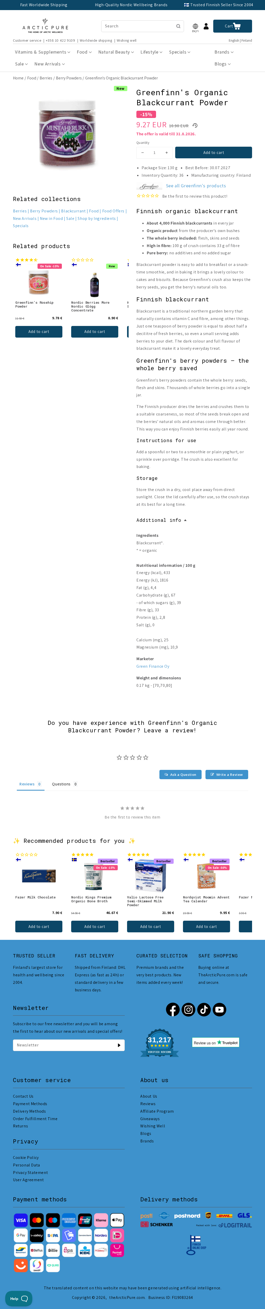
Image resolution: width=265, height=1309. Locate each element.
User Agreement (28, 1179)
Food (31, 78)
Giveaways (150, 1118)
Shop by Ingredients (97, 218)
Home (18, 78)
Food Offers (113, 211)
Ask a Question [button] (183, 774)
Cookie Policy (26, 1157)
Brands (147, 1141)
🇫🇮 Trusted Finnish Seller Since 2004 (218, 5)
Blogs (145, 1133)
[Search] (178, 26)
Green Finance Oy (153, 666)
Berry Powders (69, 78)
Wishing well (127, 40)
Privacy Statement (30, 1172)
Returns (20, 1126)
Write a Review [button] (229, 774)
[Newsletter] (119, 1045)
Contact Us (23, 1096)
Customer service (27, 40)
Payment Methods (30, 1103)
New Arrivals (24, 218)
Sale (70, 218)
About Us (148, 1096)
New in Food (51, 218)
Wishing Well (152, 1126)
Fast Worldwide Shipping (44, 5)
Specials (21, 225)
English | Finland (240, 40)
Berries (46, 78)
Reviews (148, 1103)
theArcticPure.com (127, 1297)
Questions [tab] (61, 784)
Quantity (142, 142)
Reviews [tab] (26, 784)
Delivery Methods (29, 1111)
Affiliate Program (157, 1111)
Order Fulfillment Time (35, 1118)
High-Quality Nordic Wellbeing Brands (131, 5)
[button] (195, 26)
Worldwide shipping (96, 40)
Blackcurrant (73, 211)
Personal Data (26, 1165)
